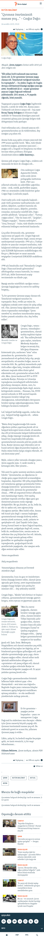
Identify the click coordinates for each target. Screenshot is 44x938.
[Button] (18, 29)
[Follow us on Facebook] (3, 921)
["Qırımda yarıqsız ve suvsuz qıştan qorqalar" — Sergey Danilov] (9, 839)
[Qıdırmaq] (37, 935)
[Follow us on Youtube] (14, 921)
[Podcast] (36, 921)
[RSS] (31, 921)
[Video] (6, 935)
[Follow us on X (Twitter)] (9, 921)
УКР (17, 935)
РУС (27, 935)
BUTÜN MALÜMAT (9, 10)
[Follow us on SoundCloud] (20, 921)
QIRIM (20, 836)
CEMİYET (21, 821)
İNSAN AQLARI (22, 850)
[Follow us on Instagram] (25, 921)
